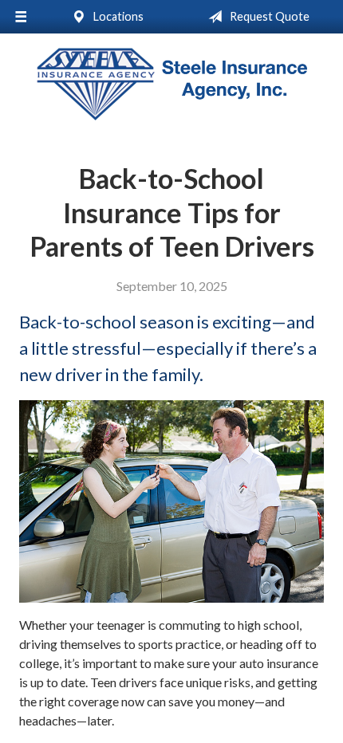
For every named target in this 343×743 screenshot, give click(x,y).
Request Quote (268, 16)
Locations (117, 16)
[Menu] (20, 17)
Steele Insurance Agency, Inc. (171, 84)
